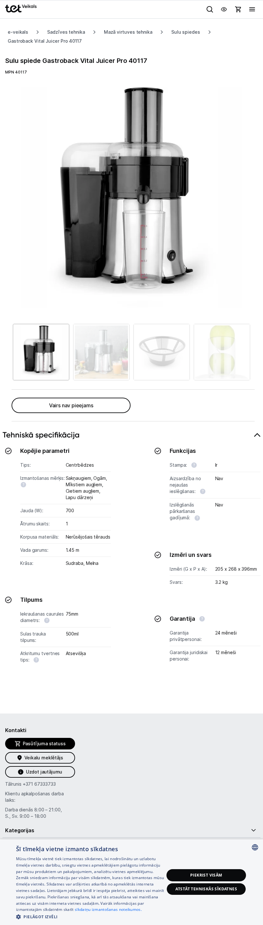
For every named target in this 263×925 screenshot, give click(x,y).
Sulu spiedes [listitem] (185, 32)
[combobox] (255, 847)
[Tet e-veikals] (21, 8)
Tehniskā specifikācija (41, 434)
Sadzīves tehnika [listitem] (66, 32)
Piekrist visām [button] (206, 875)
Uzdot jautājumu (44, 771)
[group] (131, 197)
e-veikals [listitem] (18, 32)
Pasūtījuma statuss (44, 743)
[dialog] (131, 882)
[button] (90, 916)
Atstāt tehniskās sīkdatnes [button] (206, 889)
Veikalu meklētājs (43, 757)
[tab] (131, 561)
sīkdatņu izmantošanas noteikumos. (108, 909)
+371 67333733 (39, 784)
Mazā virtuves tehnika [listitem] (128, 32)
